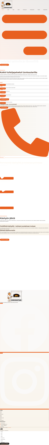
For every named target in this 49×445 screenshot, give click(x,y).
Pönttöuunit (25, 9)
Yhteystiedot (45, 9)
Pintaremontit (32, 9)
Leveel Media (9, 427)
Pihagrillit (2, 97)
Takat (13, 9)
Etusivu (3, 9)
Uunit (8, 9)
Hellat (19, 9)
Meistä (39, 9)
